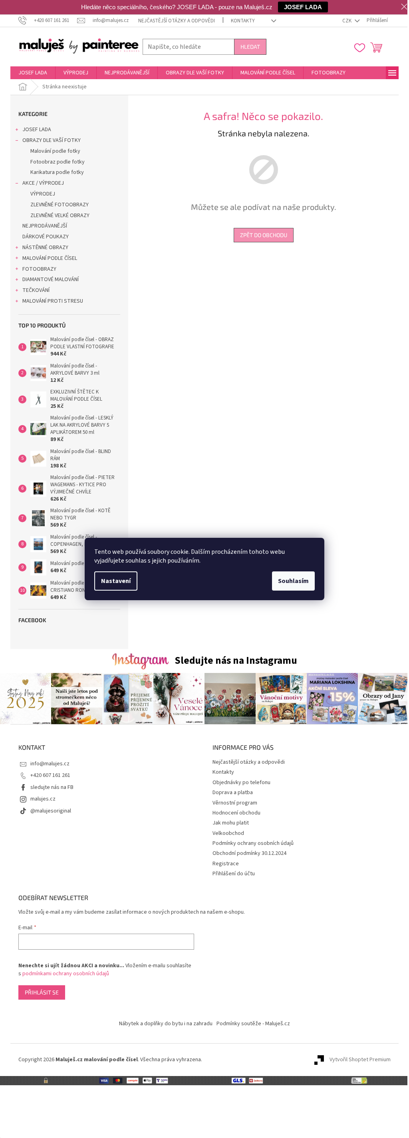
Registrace (225, 864)
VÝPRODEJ (42, 194)
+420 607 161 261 (50, 775)
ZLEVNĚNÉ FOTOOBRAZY (59, 205)
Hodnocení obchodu (236, 813)
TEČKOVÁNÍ (36, 290)
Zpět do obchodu (263, 235)
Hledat (250, 46)
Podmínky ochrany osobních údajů (253, 843)
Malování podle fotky (55, 151)
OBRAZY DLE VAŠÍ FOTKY (51, 140)
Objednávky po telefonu (241, 783)
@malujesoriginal (50, 811)
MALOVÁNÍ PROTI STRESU (52, 301)
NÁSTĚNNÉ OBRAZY (45, 248)
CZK (347, 20)
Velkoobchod (228, 833)
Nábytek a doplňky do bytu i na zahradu (165, 1024)
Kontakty (243, 20)
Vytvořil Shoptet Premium (360, 1060)
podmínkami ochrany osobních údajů (65, 974)
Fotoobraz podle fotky (57, 162)
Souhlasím (293, 581)
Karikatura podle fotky (57, 172)
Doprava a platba (232, 793)
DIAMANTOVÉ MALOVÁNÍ (50, 280)
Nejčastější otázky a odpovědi (176, 20)
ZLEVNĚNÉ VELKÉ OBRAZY (59, 216)
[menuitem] (32, 72)
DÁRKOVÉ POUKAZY (45, 237)
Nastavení (116, 581)
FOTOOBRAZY (39, 269)
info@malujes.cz (49, 764)
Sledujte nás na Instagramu (236, 660)
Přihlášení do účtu (233, 874)
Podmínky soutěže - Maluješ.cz (253, 1024)
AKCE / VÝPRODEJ (43, 183)
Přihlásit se (42, 992)
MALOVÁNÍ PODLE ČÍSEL (49, 258)
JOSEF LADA (36, 130)
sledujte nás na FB (51, 787)
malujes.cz (43, 799)
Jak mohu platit (230, 823)
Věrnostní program (234, 803)
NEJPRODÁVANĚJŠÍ (44, 226)
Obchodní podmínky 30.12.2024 (249, 853)
